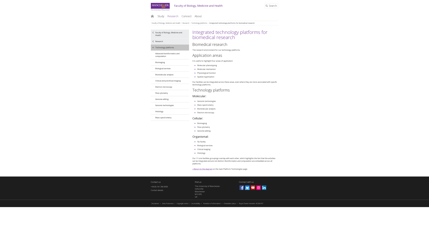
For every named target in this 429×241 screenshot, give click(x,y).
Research (185, 23)
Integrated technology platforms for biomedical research (232, 23)
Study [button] (161, 16)
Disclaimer (155, 203)
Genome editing (162, 99)
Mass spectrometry (163, 117)
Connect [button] (186, 16)
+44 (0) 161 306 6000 (159, 186)
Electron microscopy (163, 87)
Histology (159, 111)
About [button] (198, 16)
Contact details (157, 190)
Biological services (163, 68)
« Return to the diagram (202, 169)
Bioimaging (160, 62)
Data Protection (168, 203)
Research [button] (172, 16)
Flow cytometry (161, 93)
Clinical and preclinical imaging (168, 81)
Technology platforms (199, 23)
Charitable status (230, 203)
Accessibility (195, 203)
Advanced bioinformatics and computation (167, 54)
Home (152, 16)
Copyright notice (182, 203)
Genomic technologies (164, 105)
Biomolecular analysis (164, 74)
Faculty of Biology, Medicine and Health (198, 5)
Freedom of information (212, 203)
